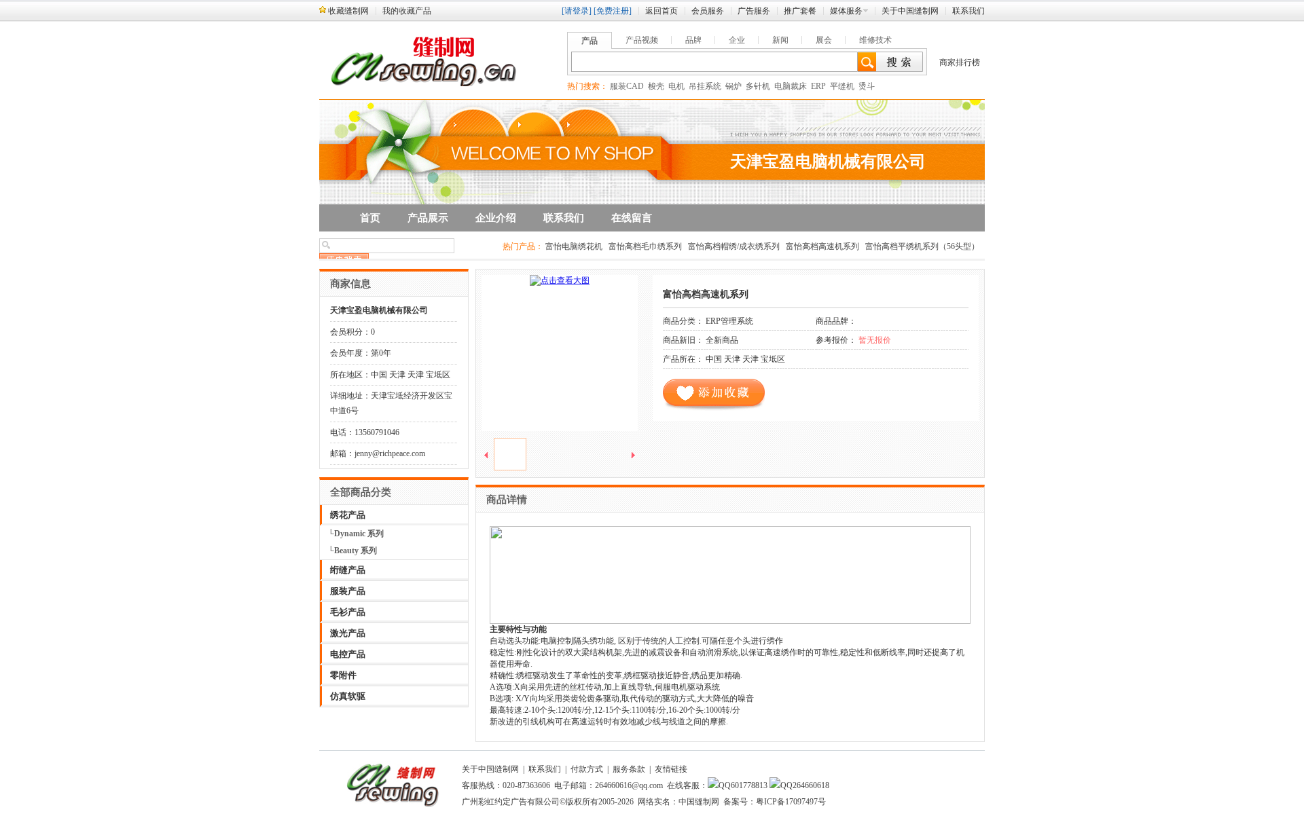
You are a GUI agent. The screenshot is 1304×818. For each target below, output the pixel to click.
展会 (824, 40)
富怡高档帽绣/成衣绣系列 (734, 246)
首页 (370, 217)
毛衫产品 (347, 612)
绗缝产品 (347, 570)
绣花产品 (347, 515)
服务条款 (629, 769)
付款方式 (586, 769)
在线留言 (631, 217)
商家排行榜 (959, 62)
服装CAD (627, 86)
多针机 (758, 86)
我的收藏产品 (406, 11)
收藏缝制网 (348, 11)
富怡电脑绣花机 (573, 246)
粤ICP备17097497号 (791, 801)
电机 (676, 86)
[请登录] (577, 11)
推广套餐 (800, 11)
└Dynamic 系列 (356, 533)
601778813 (749, 785)
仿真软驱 (347, 696)
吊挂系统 (705, 86)
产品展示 (428, 217)
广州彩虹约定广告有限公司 (511, 801)
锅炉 (733, 86)
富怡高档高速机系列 (822, 246)
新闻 (780, 40)
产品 (589, 40)
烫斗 (866, 86)
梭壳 (656, 86)
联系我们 (968, 11)
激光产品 (347, 633)
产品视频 (642, 40)
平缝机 (842, 86)
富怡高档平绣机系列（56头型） (922, 246)
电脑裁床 (790, 86)
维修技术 (875, 40)
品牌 (693, 40)
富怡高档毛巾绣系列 (645, 246)
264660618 (811, 785)
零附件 (343, 675)
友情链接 (671, 769)
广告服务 (754, 11)
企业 (737, 40)
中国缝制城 (964, 759)
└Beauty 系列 (352, 550)
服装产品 (347, 591)
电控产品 (347, 654)
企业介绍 (495, 217)
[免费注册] (613, 11)
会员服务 (707, 11)
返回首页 (661, 11)
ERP (818, 86)
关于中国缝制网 (910, 11)
